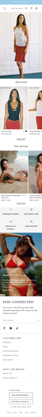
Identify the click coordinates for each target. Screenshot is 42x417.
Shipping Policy (11, 351)
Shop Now (7, 72)
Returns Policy (11, 355)
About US (7, 373)
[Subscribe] (36, 320)
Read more (7, 290)
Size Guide (8, 360)
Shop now (21, 139)
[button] (4, 8)
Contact (7, 342)
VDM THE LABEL (19, 407)
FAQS (5, 347)
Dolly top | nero (6, 131)
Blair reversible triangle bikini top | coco (11, 196)
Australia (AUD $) (20, 402)
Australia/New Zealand (20, 395)
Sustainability (10, 378)
